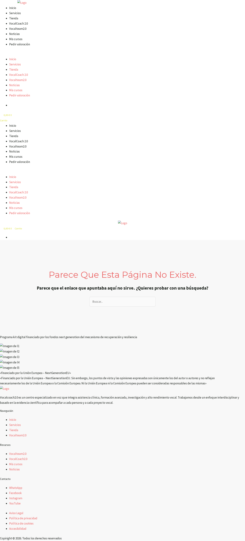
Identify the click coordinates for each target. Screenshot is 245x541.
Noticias (14, 34)
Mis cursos (15, 39)
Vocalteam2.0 (17, 29)
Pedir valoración (19, 44)
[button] (86, 54)
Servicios (15, 13)
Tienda (13, 18)
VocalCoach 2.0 (18, 23)
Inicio (12, 8)
